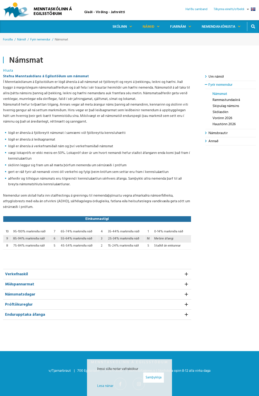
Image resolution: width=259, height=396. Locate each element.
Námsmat (61, 39)
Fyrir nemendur (40, 39)
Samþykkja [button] (153, 377)
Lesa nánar (105, 386)
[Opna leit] (253, 26)
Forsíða (8, 39)
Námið (21, 39)
